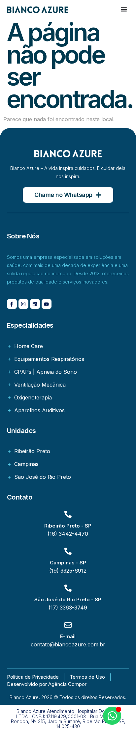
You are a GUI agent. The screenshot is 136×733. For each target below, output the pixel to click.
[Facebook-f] (12, 304)
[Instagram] (23, 304)
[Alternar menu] (123, 9)
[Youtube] (46, 304)
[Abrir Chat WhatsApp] (112, 716)
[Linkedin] (35, 304)
